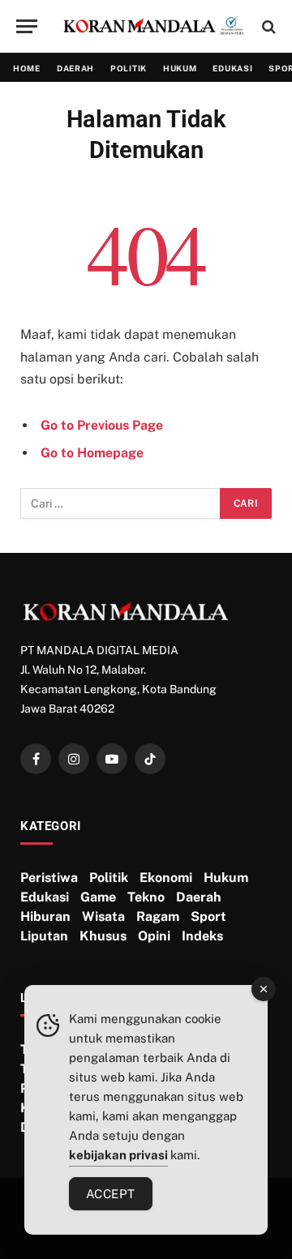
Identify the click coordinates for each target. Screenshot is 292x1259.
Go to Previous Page (102, 425)
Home (27, 68)
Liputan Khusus (73, 936)
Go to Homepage (92, 452)
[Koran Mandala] (154, 26)
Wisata (103, 916)
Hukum (180, 68)
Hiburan (45, 916)
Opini (154, 936)
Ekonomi (166, 877)
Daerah (75, 68)
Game (98, 897)
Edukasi (232, 68)
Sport (208, 916)
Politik (128, 68)
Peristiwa (49, 877)
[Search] (267, 26)
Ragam (157, 916)
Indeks (202, 936)
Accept (110, 1194)
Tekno (146, 897)
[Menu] (26, 26)
